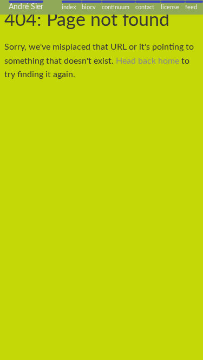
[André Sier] (26, 2)
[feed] (194, 2)
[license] (173, 2)
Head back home (147, 61)
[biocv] (92, 2)
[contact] (147, 2)
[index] (72, 2)
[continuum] (118, 2)
